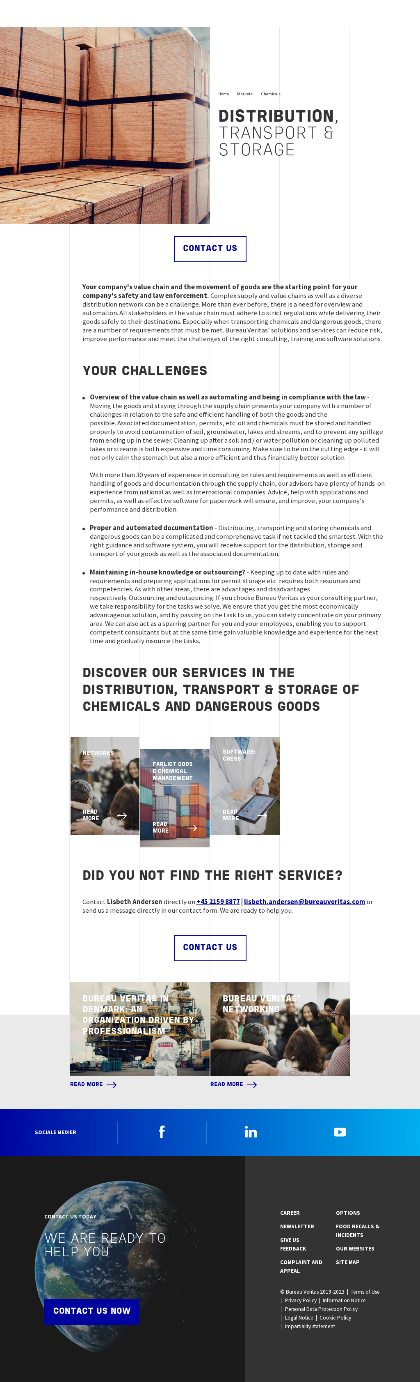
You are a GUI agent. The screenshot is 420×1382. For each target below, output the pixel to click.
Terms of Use (365, 1291)
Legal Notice (299, 1317)
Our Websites (355, 1248)
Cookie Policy (335, 1317)
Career (290, 1212)
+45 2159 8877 (218, 901)
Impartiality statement (310, 1326)
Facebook (162, 1132)
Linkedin (251, 1132)
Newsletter (297, 1226)
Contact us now (91, 1311)
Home (223, 94)
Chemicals (271, 94)
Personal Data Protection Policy (321, 1309)
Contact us (210, 249)
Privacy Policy (301, 1300)
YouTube (340, 1132)
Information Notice (344, 1300)
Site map (348, 1262)
